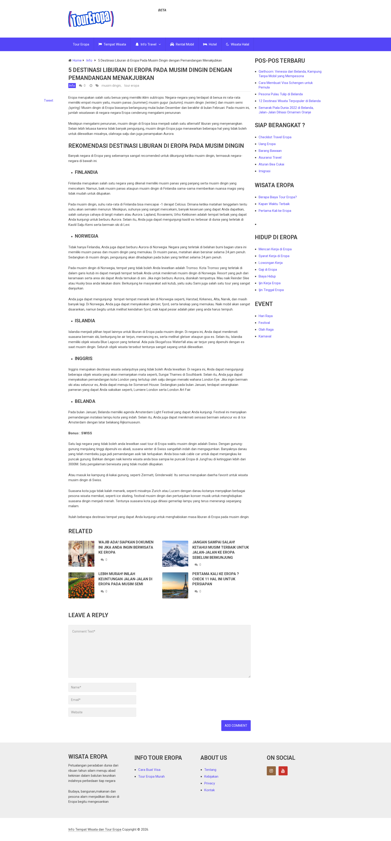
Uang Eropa (267, 144)
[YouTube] (283, 770)
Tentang (210, 770)
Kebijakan (211, 776)
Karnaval (265, 336)
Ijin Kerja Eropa (270, 283)
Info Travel (148, 44)
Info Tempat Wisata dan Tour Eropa (94, 829)
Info (72, 85)
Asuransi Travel (270, 157)
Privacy (209, 783)
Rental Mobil (184, 44)
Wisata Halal (239, 44)
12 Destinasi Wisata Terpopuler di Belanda (290, 101)
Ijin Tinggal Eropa (271, 290)
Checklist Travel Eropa (275, 137)
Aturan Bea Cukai (271, 164)
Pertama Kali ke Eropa (275, 211)
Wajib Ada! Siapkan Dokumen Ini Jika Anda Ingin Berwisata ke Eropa (125, 547)
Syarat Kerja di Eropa (274, 256)
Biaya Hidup (267, 276)
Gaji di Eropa (268, 270)
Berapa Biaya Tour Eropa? (278, 197)
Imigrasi (264, 171)
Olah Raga (266, 329)
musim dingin (111, 85)
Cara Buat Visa (149, 770)
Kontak (209, 790)
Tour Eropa (81, 44)
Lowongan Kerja (271, 263)
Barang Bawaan (270, 151)
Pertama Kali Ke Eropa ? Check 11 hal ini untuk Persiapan (215, 579)
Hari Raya (266, 316)
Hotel (212, 44)
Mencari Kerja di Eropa (275, 249)
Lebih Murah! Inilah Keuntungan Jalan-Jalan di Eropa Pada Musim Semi (125, 579)
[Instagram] (271, 770)
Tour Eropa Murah (151, 776)
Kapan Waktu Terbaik (274, 204)
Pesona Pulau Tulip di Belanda (281, 94)
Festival (264, 323)
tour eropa (131, 85)
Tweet (48, 100)
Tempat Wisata (114, 44)
